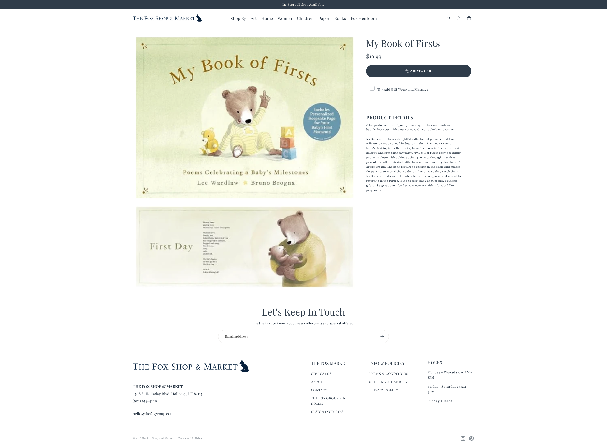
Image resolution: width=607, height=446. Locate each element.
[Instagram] (463, 438)
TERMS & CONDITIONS (388, 374)
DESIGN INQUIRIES (327, 411)
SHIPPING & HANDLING (389, 382)
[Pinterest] (471, 438)
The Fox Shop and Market (158, 438)
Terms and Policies (190, 438)
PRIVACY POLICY (383, 390)
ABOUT (317, 382)
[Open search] (448, 18)
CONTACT (319, 390)
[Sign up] (382, 336)
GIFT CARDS (321, 374)
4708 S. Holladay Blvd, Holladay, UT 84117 (167, 393)
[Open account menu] (458, 18)
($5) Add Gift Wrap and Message (402, 89)
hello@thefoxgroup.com (153, 413)
